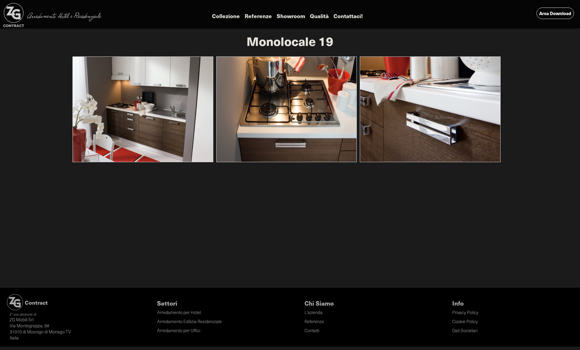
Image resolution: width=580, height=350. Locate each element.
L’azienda (313, 312)
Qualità (319, 16)
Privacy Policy (465, 312)
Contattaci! (348, 16)
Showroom (291, 16)
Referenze (258, 16)
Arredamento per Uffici (178, 330)
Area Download (555, 13)
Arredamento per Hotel (179, 312)
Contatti (311, 330)
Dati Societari (465, 330)
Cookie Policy (465, 321)
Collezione (226, 16)
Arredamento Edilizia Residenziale (189, 321)
